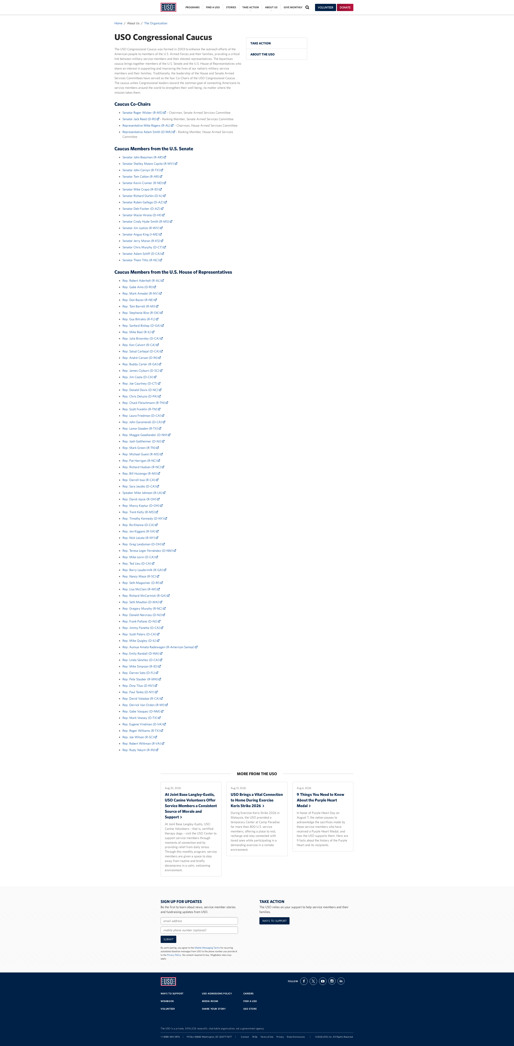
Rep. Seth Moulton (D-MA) (141, 602)
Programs (193, 7)
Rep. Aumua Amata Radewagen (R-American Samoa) (158, 647)
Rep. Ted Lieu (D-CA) (137, 563)
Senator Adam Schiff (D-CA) (142, 254)
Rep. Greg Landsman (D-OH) (142, 544)
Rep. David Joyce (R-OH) (139, 499)
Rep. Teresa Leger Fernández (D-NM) (148, 551)
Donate (345, 7)
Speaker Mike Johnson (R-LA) (142, 493)
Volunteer (325, 7)
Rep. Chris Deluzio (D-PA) (140, 396)
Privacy (280, 1036)
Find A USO (250, 1001)
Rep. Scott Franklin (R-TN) (140, 409)
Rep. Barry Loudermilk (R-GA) (143, 570)
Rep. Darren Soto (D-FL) (139, 673)
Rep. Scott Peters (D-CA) (139, 634)
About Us (271, 7)
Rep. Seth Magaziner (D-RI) (141, 583)
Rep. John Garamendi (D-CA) (142, 422)
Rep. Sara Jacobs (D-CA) (139, 486)
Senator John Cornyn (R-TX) (141, 170)
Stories (231, 7)
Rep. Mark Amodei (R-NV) (140, 293)
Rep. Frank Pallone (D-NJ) (140, 621)
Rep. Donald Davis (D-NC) (140, 390)
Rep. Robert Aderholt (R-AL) (141, 280)
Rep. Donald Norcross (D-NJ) (142, 615)
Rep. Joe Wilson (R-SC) (138, 737)
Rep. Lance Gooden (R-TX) (140, 428)
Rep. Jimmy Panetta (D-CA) (141, 628)
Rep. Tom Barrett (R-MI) (139, 306)
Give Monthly (293, 7)
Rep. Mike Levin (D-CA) (139, 557)
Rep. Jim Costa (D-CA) (138, 377)
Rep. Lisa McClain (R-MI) (139, 589)
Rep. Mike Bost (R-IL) (137, 332)
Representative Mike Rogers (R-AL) (146, 125)
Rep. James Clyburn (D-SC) (141, 370)
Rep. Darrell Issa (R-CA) (139, 480)
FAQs (255, 1036)
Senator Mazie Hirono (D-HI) (142, 215)
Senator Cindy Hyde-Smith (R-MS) (146, 221)
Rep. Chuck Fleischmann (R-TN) (144, 403)
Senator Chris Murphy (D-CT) (142, 247)
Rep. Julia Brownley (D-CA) (141, 338)
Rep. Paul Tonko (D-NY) (138, 692)
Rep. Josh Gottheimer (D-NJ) (142, 441)
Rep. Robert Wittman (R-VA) (142, 743)
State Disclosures (296, 1036)
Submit (168, 939)
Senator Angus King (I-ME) (140, 234)
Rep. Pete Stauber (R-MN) (140, 679)
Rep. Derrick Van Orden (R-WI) (143, 705)
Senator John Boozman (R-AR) (143, 157)
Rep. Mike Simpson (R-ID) (140, 666)
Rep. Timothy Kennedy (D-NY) (143, 518)
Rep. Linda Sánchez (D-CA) (141, 660)
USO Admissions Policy (217, 993)
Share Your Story (214, 1008)
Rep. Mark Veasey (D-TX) (140, 718)
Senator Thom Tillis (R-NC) (141, 260)
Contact (245, 1036)
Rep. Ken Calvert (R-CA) (139, 345)
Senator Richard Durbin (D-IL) (142, 196)
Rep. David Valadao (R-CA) (141, 698)
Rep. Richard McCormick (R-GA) (144, 596)
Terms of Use (266, 1036)
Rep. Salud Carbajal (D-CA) (141, 351)
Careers (248, 993)
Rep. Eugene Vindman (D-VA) (142, 724)
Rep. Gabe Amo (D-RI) (138, 287)
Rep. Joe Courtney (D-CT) (140, 383)
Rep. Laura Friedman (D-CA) (142, 415)
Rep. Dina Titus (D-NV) (138, 686)
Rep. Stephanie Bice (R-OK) (141, 313)
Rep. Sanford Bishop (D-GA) (141, 325)
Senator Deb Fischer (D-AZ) (141, 209)
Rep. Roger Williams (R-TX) (141, 731)
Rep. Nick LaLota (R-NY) (139, 538)
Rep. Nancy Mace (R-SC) (139, 576)
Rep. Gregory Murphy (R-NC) (142, 608)
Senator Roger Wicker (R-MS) (142, 113)
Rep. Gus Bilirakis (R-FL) (139, 319)
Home (118, 23)
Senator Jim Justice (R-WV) (141, 228)
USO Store (250, 1008)
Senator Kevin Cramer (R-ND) (143, 183)
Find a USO (213, 7)
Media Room (210, 1001)
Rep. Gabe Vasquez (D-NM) (141, 711)
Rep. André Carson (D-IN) (140, 358)
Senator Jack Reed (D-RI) (139, 119)
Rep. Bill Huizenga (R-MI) (140, 473)
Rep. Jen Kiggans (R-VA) (139, 531)
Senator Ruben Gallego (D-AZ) (143, 202)
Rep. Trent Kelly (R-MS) (139, 512)
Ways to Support (274, 921)
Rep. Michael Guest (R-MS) (141, 454)
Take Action (250, 7)
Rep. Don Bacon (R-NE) (138, 300)
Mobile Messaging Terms (207, 947)
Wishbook (167, 1001)
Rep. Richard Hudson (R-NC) (142, 467)
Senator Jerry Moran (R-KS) (141, 241)
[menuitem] (276, 43)
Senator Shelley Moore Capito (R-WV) (148, 164)
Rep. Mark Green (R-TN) (139, 448)
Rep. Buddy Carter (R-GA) (140, 364)
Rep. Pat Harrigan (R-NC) (140, 461)
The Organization (155, 23)
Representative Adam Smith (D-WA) (147, 132)
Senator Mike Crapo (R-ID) (140, 189)
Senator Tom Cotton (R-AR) (141, 176)
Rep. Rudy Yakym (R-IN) (139, 750)
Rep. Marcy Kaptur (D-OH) (141, 506)
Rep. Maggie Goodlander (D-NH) (145, 435)
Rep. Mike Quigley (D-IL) (139, 641)
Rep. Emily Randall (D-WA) (141, 653)
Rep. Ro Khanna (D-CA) (138, 525)
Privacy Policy (174, 954)
